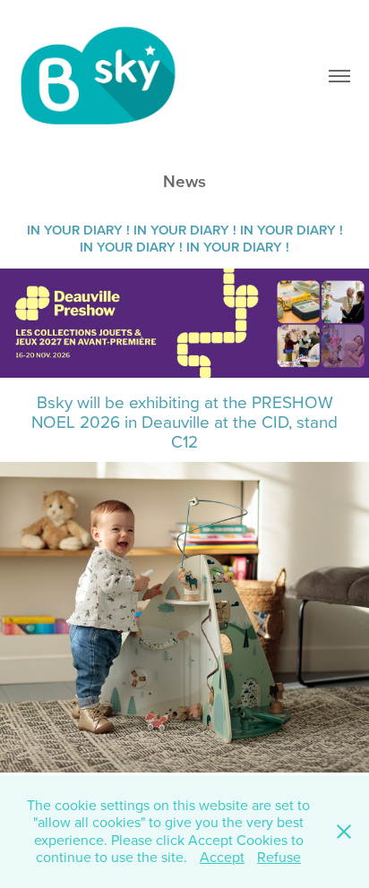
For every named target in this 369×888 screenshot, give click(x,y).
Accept (222, 857)
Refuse (279, 857)
